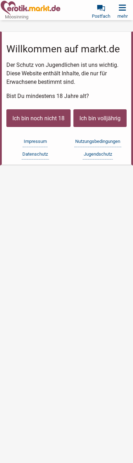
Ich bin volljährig (100, 118)
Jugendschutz (98, 154)
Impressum (35, 141)
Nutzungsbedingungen (97, 141)
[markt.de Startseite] (30, 8)
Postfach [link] (101, 16)
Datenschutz (35, 154)
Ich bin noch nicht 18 (38, 118)
